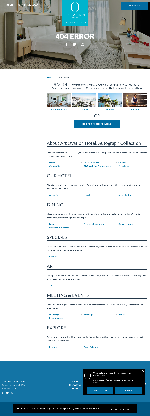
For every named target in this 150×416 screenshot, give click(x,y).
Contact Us (54, 166)
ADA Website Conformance (97, 166)
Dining (52, 224)
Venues (121, 314)
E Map (75, 381)
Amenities (54, 195)
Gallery (122, 162)
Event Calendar (91, 347)
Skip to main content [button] (13, 2)
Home (50, 77)
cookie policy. (92, 408)
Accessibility (124, 195)
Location (109, 109)
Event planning (56, 318)
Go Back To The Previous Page (97, 125)
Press (75, 388)
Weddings (54, 314)
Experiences (124, 166)
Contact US (75, 385)
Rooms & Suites (59, 109)
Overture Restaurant (94, 224)
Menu (9, 5)
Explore (84, 109)
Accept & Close (119, 409)
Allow (128, 390)
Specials (53, 256)
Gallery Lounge (125, 224)
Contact (135, 109)
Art (51, 285)
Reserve (134, 5)
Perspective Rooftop (59, 227)
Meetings (88, 314)
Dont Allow (100, 390)
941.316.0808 (30, 5)
